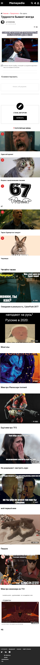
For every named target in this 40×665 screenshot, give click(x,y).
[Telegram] (9, 652)
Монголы (5, 347)
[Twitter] (2, 652)
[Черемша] (20, 246)
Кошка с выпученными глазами (13, 180)
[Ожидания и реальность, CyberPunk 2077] (20, 287)
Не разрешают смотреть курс (14, 468)
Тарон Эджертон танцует (11, 232)
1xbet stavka (27, 649)
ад (2, 629)
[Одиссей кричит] (20, 141)
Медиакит (12, 649)
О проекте (4, 649)
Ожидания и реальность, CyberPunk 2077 (19, 307)
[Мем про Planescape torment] (20, 368)
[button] (2, 3)
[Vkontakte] (6, 652)
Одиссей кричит (7, 154)
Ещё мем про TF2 (9, 428)
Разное (19, 649)
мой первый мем (8, 508)
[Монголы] (20, 328)
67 (2, 206)
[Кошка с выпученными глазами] (20, 167)
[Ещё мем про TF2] (20, 408)
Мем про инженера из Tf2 (12, 589)
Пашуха (4, 549)
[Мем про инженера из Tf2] (20, 570)
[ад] (20, 610)
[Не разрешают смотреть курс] (20, 449)
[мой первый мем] (20, 489)
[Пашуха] (20, 529)
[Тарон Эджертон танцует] (20, 219)
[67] (20, 193)
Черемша (4, 258)
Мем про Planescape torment (14, 387)
